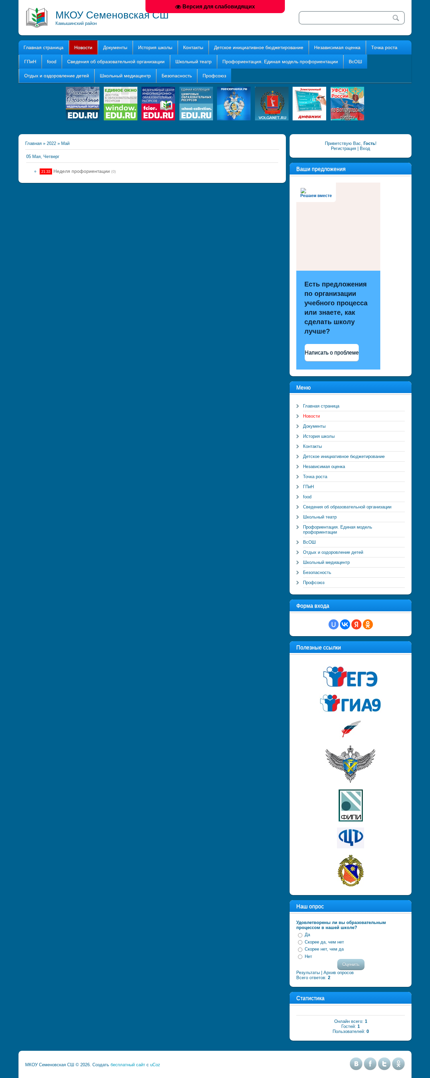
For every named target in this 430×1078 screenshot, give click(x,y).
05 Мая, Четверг (42, 156)
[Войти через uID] (334, 624)
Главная (33, 143)
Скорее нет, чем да (324, 949)
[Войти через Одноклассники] (368, 624)
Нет (308, 956)
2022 (51, 143)
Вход (365, 148)
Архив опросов (339, 972)
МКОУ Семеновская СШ (112, 15)
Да (307, 934)
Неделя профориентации (81, 171)
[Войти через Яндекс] (356, 624)
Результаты (308, 972)
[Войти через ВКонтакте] (345, 624)
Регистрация (343, 148)
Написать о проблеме (332, 352)
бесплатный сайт (128, 1064)
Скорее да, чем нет (324, 942)
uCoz (155, 1064)
